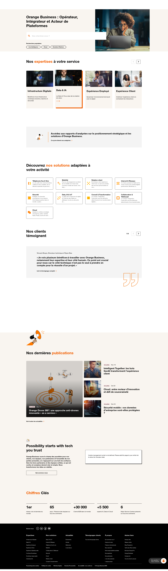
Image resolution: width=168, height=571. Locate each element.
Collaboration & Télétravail (52, 550)
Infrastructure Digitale (31, 539)
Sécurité (48, 553)
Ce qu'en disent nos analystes (61, 140)
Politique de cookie (46, 565)
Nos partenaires (108, 556)
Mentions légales (58, 565)
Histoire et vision (109, 542)
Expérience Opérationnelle (32, 550)
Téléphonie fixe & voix (51, 545)
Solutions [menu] (62, 7)
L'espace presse (108, 561)
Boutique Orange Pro (130, 550)
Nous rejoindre (108, 547)
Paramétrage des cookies (32, 565)
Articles (67, 542)
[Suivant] (139, 62)
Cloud (45, 47)
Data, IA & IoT (49, 539)
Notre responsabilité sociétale (112, 550)
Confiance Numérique (31, 553)
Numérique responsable (31, 556)
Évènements (68, 539)
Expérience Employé (31, 545)
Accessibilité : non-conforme (85, 565)
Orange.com (127, 556)
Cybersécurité (29, 558)
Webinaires (68, 545)
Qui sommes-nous (41, 473)
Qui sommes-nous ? (110, 539)
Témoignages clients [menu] (74, 7)
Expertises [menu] (52, 7)
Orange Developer (129, 553)
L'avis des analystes (109, 558)
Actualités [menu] (87, 7)
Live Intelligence (33, 47)
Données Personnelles (70, 565)
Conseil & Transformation (52, 561)
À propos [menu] (96, 7)
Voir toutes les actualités (34, 421)
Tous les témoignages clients (92, 539)
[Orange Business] (32, 6)
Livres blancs (69, 547)
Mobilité (48, 547)
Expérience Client (30, 547)
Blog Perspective (128, 545)
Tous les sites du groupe (130, 558)
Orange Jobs (128, 539)
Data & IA (28, 542)
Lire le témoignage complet (46, 271)
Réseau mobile (128, 542)
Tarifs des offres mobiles (130, 547)
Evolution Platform (58, 47)
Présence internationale (110, 545)
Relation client (49, 558)
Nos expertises (108, 553)
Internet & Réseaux (50, 542)
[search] (66, 36)
